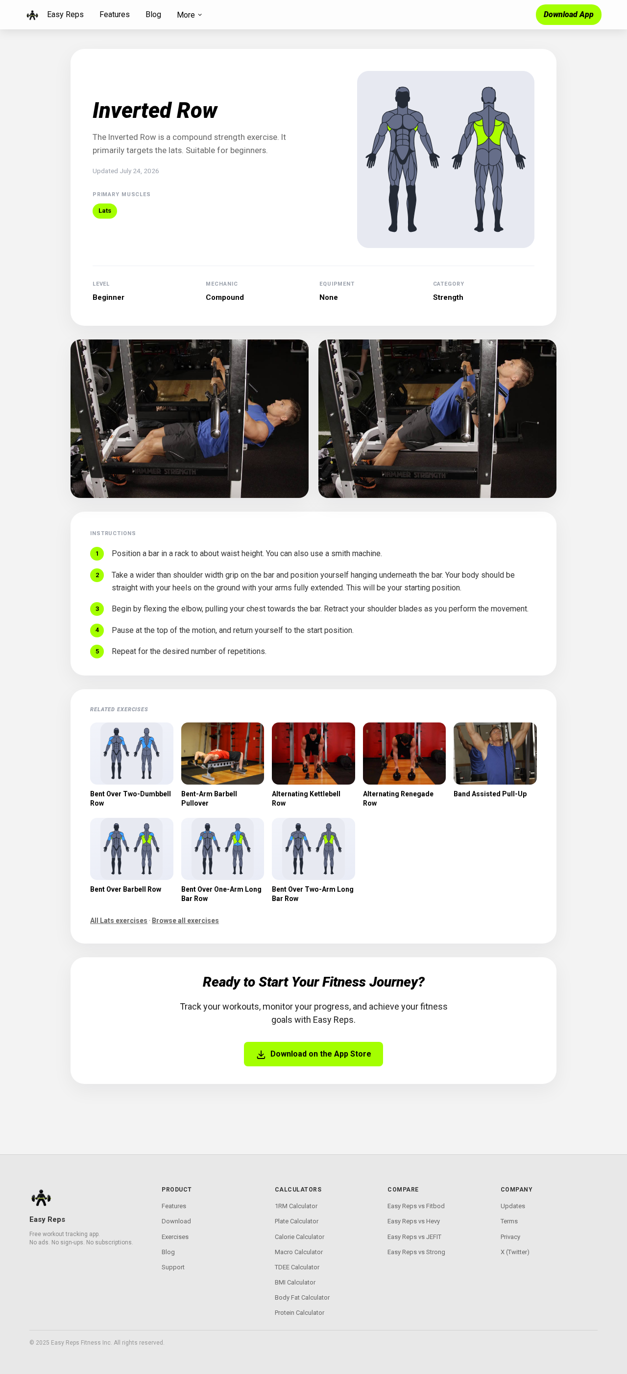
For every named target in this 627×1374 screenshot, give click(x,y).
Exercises (175, 1236)
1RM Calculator (296, 1206)
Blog (153, 14)
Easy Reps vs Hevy (413, 1221)
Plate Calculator (296, 1221)
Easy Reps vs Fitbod (416, 1206)
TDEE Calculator (297, 1267)
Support (173, 1267)
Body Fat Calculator (302, 1297)
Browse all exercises (185, 920)
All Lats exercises (118, 920)
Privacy (510, 1236)
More (186, 15)
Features (114, 14)
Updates (513, 1206)
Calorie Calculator (299, 1236)
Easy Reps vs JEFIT (414, 1236)
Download (176, 1221)
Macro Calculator (299, 1252)
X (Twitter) (515, 1252)
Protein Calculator (299, 1312)
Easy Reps (65, 14)
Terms (509, 1221)
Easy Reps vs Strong (416, 1252)
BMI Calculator (295, 1282)
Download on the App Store (320, 1054)
